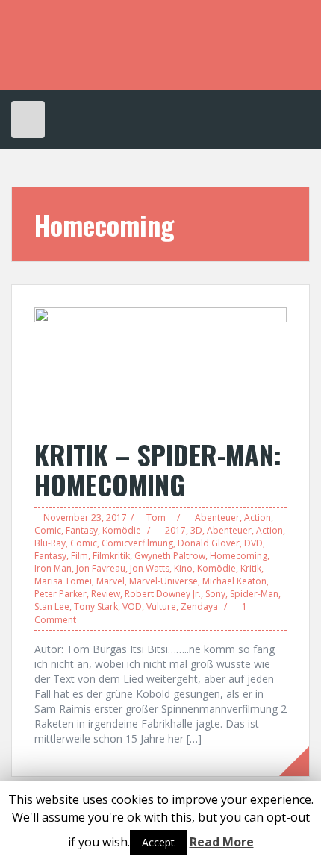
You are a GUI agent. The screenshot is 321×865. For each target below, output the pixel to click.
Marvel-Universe (163, 581)
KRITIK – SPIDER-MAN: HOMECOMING (157, 469)
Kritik (250, 568)
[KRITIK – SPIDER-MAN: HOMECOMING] (160, 365)
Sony (215, 593)
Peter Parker (60, 593)
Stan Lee (51, 606)
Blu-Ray (50, 543)
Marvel (110, 581)
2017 (175, 530)
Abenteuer (217, 517)
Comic (47, 530)
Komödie (121, 530)
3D (196, 530)
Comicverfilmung (137, 543)
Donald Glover (209, 543)
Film (79, 555)
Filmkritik (111, 555)
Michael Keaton (234, 581)
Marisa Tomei (63, 581)
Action (257, 517)
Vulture (161, 606)
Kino (183, 568)
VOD (132, 606)
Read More (222, 842)
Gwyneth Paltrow (169, 555)
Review (105, 593)
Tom (156, 517)
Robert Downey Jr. (163, 593)
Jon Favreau (100, 568)
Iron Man (53, 568)
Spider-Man (254, 593)
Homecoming (238, 555)
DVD (253, 543)
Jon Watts (149, 568)
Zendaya (199, 606)
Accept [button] (158, 842)
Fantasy (82, 530)
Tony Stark (96, 606)
